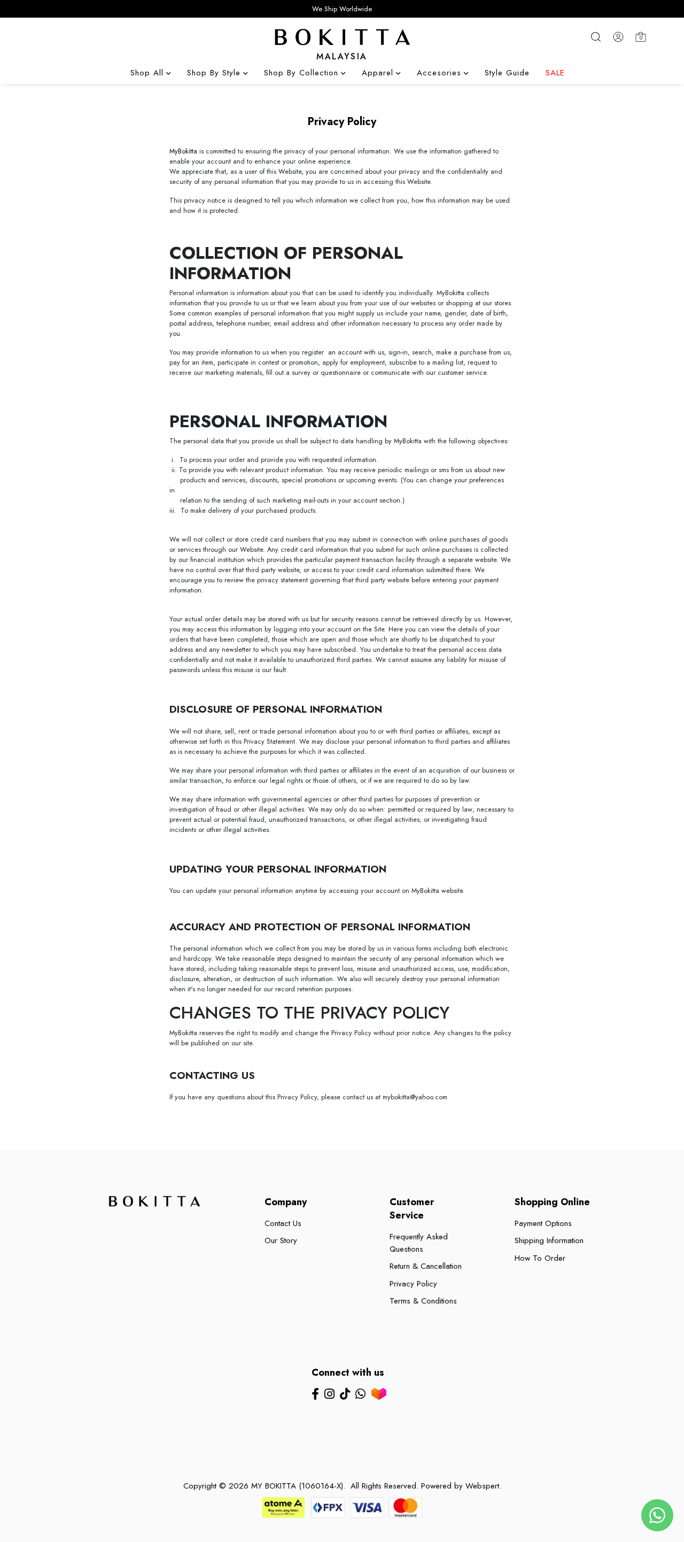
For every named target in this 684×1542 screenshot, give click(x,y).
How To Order (540, 1258)
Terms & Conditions (423, 1301)
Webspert (482, 1486)
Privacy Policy (413, 1284)
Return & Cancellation (426, 1266)
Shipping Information (549, 1240)
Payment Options (543, 1223)
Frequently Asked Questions (419, 1243)
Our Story (281, 1240)
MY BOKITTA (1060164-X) (297, 1486)
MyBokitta (183, 151)
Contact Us (283, 1223)
